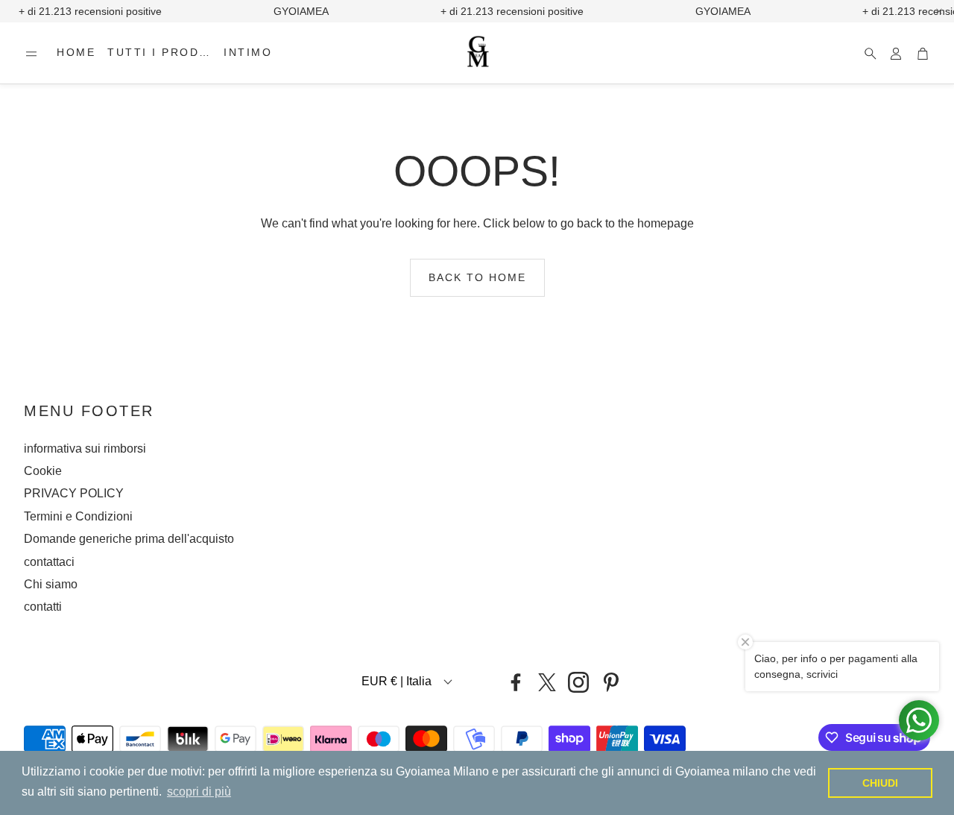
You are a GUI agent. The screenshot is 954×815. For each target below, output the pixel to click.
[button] (31, 54)
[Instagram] (578, 682)
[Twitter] (547, 682)
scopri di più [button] (199, 791)
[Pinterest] (611, 682)
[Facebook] (515, 682)
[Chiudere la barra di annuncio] (939, 11)
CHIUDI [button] (880, 783)
